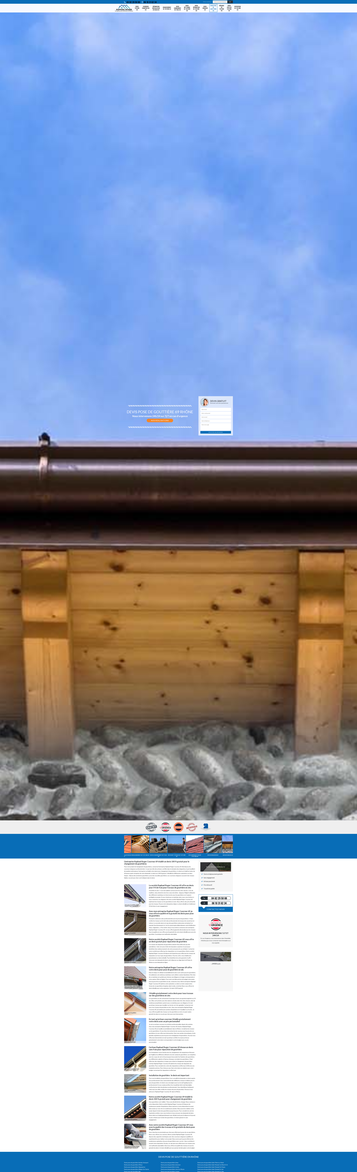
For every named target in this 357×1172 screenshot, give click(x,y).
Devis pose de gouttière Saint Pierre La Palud (210, 1162)
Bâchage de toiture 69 (221, 8)
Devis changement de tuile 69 (177, 8)
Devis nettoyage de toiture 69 (187, 8)
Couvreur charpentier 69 (145, 8)
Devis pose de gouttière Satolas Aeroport (136, 1162)
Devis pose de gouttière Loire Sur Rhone (172, 1169)
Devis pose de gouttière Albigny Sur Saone (136, 1169)
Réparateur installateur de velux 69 (156, 8)
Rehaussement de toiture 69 (167, 8)
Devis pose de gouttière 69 (213, 8)
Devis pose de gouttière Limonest (171, 1165)
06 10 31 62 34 (150, 2)
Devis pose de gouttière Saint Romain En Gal (210, 1169)
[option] (178, 469)
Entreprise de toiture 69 (237, 8)
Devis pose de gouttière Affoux (133, 1165)
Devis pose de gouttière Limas (169, 1162)
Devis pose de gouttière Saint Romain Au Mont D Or (212, 1165)
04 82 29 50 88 (133, 2)
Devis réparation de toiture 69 (196, 8)
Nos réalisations (160, 420)
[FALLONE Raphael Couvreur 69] (124, 8)
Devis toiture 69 (137, 8)
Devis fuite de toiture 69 (229, 8)
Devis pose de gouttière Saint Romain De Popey (211, 1167)
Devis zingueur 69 (205, 8)
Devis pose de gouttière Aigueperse (134, 1167)
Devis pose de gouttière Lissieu (170, 1167)
